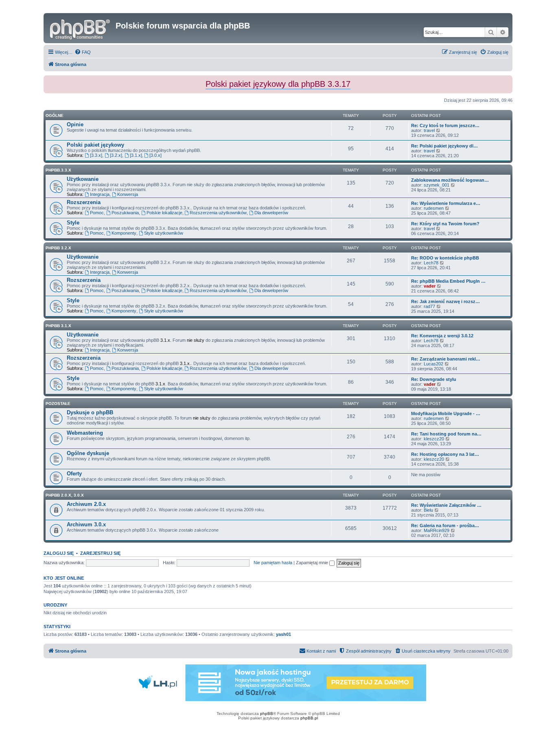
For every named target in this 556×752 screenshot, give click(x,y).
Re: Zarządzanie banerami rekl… (445, 358)
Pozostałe (58, 403)
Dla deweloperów (271, 212)
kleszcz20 (434, 438)
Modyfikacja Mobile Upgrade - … (445, 413)
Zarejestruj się (100, 553)
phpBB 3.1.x (58, 325)
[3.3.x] (96, 155)
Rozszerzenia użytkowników (218, 212)
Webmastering (85, 433)
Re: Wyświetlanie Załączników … (446, 505)
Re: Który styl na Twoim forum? (445, 223)
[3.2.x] (116, 155)
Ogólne (54, 115)
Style (73, 223)
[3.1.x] (136, 155)
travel (429, 130)
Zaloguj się (59, 553)
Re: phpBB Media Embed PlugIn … (448, 281)
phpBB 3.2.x (58, 248)
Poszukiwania (125, 212)
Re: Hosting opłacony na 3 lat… (445, 454)
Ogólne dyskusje (88, 453)
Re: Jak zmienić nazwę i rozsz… (445, 301)
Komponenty (124, 233)
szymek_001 (436, 185)
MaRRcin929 (436, 530)
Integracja (99, 194)
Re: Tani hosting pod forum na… (446, 433)
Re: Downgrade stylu (433, 379)
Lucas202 (433, 363)
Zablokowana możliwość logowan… (450, 180)
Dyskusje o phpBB (90, 412)
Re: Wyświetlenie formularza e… (445, 203)
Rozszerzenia (84, 202)
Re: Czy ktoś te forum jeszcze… (445, 125)
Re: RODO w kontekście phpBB (445, 257)
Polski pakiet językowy (95, 145)
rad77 (429, 306)
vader (430, 286)
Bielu (428, 510)
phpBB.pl (309, 718)
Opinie (75, 124)
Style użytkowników (163, 233)
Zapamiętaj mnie (312, 562)
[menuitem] (82, 52)
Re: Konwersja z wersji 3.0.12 (442, 335)
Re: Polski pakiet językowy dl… (444, 145)
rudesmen (434, 208)
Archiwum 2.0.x (86, 504)
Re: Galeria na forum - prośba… (445, 525)
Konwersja (127, 194)
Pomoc (97, 212)
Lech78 (431, 262)
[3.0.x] (155, 155)
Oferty (74, 474)
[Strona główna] (81, 28)
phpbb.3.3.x (58, 170)
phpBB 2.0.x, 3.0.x (65, 495)
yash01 (283, 634)
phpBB (266, 713)
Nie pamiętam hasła (273, 562)
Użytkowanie (83, 179)
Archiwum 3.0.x (86, 524)
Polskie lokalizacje (164, 212)
